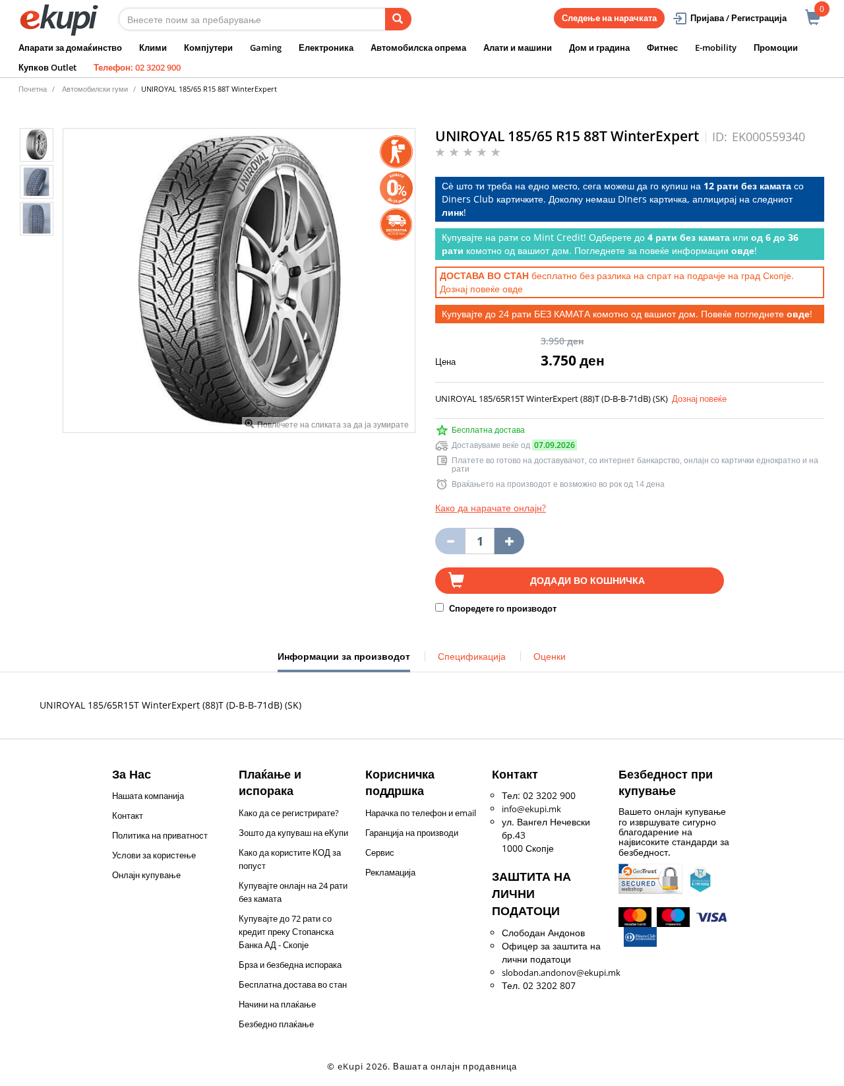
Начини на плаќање (277, 1004)
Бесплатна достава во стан (293, 984)
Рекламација (390, 872)
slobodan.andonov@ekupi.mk (561, 972)
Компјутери (208, 47)
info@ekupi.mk (531, 809)
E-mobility (716, 47)
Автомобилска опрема (418, 47)
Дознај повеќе (699, 398)
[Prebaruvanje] (398, 19)
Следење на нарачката (609, 18)
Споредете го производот (502, 608)
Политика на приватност (160, 835)
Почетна (32, 89)
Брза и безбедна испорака (290, 965)
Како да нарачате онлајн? (490, 507)
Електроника (326, 47)
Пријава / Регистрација (738, 18)
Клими (153, 47)
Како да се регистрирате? (289, 813)
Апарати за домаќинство (70, 47)
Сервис (379, 852)
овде (512, 288)
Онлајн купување (146, 875)
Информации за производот (344, 661)
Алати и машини (517, 47)
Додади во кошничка (587, 580)
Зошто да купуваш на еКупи (293, 833)
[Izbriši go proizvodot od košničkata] (450, 541)
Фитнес (662, 47)
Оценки (549, 656)
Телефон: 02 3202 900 (137, 67)
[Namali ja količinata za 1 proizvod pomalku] (509, 541)
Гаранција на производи (411, 833)
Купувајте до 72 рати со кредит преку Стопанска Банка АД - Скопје (286, 931)
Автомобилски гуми (95, 89)
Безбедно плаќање (276, 1024)
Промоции (776, 47)
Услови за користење (154, 855)
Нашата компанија (148, 796)
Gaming (266, 47)
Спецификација (472, 656)
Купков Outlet (47, 67)
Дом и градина (599, 47)
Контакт (127, 815)
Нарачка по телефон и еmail (420, 813)
